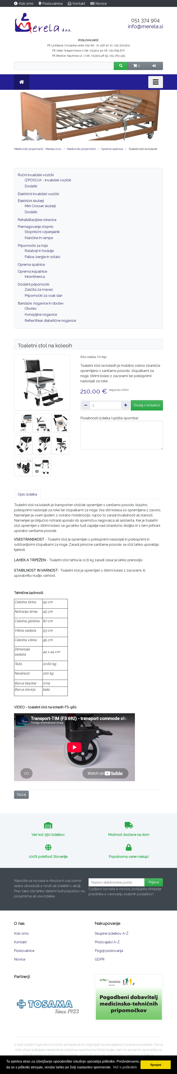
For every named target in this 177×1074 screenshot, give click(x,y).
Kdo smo (26, 4)
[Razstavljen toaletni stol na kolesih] (42, 467)
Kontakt (79, 4)
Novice (101, 4)
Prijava (154, 882)
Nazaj (21, 795)
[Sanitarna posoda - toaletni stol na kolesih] (60, 423)
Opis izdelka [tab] (27, 494)
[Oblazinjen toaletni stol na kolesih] (42, 382)
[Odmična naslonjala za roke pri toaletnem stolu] (42, 423)
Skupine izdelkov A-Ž (111, 933)
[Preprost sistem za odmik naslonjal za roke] (23, 423)
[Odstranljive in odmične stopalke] (23, 445)
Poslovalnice (52, 4)
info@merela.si (145, 26)
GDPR (99, 959)
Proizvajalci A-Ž (107, 942)
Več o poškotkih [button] (125, 1067)
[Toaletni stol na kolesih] (60, 445)
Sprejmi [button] (155, 1064)
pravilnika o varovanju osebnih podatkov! (120, 894)
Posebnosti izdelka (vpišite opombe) (109, 418)
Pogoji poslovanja (109, 951)
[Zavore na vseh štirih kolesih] (23, 467)
